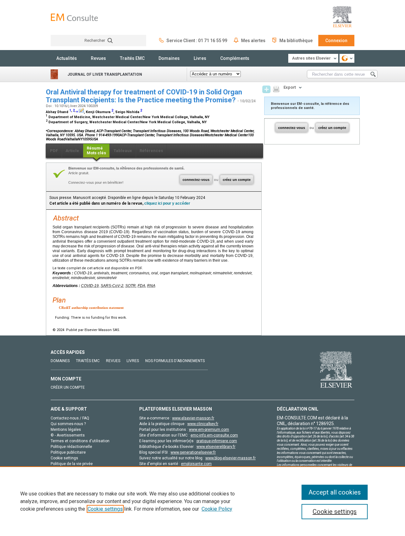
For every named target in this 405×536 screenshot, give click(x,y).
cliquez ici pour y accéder (167, 203)
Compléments (234, 58)
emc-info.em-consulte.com (214, 435)
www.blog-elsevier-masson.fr (230, 458)
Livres (200, 58)
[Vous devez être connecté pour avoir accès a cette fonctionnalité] (266, 89)
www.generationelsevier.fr (193, 452)
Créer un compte (68, 387)
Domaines (169, 58)
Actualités (66, 58)
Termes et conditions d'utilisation (80, 441)
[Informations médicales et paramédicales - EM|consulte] (74, 17)
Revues (98, 58)
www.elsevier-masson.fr (193, 418)
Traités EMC (132, 58)
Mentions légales (66, 429)
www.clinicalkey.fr (202, 424)
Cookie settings (105, 509)
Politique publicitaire (68, 452)
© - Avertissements (68, 435)
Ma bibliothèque (296, 40)
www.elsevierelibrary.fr (215, 446)
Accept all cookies (334, 492)
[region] (202, 501)
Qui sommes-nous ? (68, 424)
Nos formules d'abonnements (175, 361)
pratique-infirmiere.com (216, 441)
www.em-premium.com (209, 429)
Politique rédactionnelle (71, 446)
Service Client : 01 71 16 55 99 (196, 40)
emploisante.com (196, 464)
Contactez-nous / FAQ (70, 418)
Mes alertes (253, 40)
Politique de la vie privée (72, 464)
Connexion (336, 40)
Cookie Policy (217, 509)
